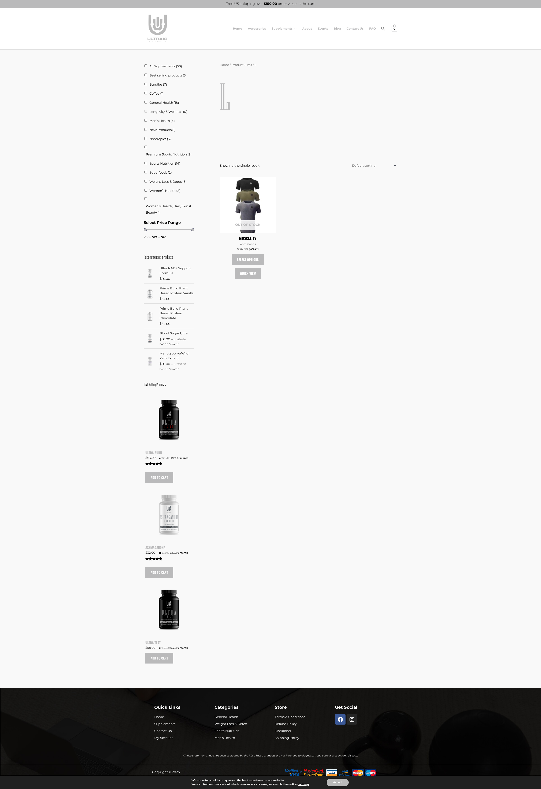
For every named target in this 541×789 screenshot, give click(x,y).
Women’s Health (164, 191)
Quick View (248, 273)
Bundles (158, 84)
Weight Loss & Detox (168, 182)
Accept (337, 782)
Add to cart (159, 477)
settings (303, 784)
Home (237, 28)
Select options (248, 259)
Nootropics (160, 139)
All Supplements (165, 66)
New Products (162, 130)
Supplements (282, 28)
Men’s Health (162, 121)
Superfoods (160, 172)
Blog (337, 28)
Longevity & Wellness (168, 112)
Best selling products (168, 75)
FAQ (372, 28)
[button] (383, 29)
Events (323, 28)
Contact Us (355, 28)
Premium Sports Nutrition (168, 154)
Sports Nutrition (164, 163)
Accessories (257, 28)
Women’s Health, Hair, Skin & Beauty (168, 209)
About (307, 28)
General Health (164, 103)
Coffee (156, 93)
